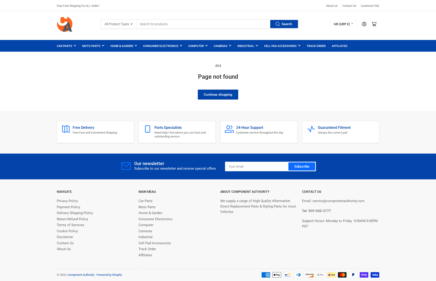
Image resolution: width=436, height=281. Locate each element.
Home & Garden (121, 46)
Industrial (245, 46)
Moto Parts (91, 46)
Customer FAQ (370, 5)
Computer (196, 46)
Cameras (220, 46)
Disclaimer (65, 237)
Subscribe (301, 166)
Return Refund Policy (72, 219)
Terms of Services (70, 225)
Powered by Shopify (109, 274)
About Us (332, 5)
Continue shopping (218, 95)
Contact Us (349, 5)
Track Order (316, 46)
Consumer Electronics (160, 46)
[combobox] (217, 24)
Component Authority (80, 274)
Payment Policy (68, 207)
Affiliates (339, 46)
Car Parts (64, 46)
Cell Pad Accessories (280, 46)
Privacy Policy (67, 201)
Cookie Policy (67, 231)
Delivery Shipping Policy (75, 213)
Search (287, 24)
